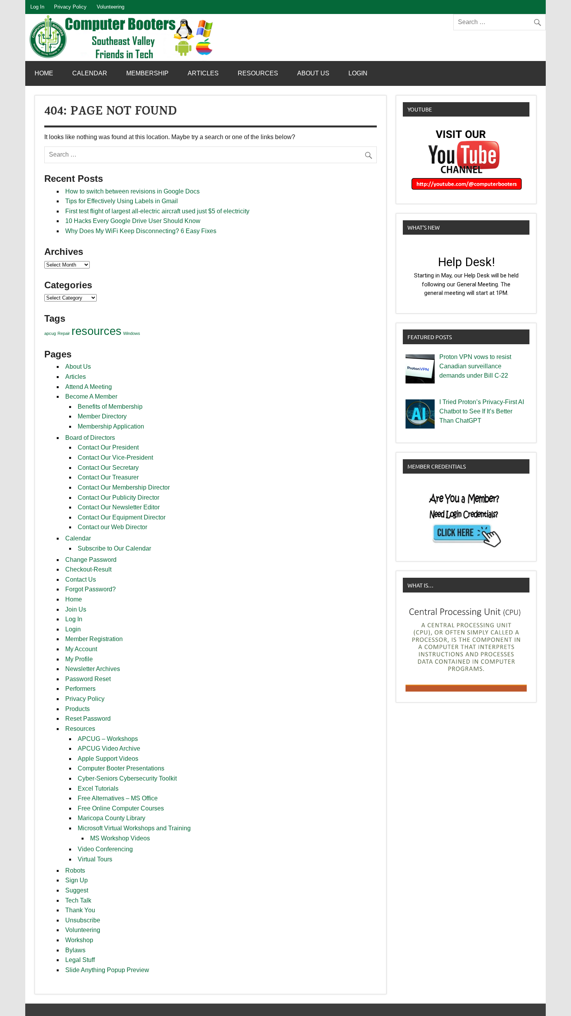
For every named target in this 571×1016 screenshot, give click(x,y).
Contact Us (80, 579)
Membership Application (111, 426)
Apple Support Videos (108, 758)
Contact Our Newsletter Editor (119, 507)
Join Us (75, 609)
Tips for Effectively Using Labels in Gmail (121, 201)
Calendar (89, 73)
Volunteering (110, 7)
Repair (63, 333)
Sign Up (76, 880)
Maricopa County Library (111, 818)
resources (96, 330)
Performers (80, 688)
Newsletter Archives (92, 669)
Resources (258, 73)
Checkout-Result (88, 569)
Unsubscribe (82, 920)
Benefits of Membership (110, 406)
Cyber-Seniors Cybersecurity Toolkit (127, 778)
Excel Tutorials (98, 788)
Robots (75, 870)
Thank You (80, 910)
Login (357, 73)
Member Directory (102, 416)
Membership (147, 73)
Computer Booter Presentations (121, 768)
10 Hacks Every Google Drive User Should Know (132, 221)
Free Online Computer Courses (121, 808)
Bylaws (75, 950)
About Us (313, 73)
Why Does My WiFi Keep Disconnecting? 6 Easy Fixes (140, 231)
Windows (131, 333)
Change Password (91, 559)
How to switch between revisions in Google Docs (132, 191)
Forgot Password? (90, 589)
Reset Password (88, 718)
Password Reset (88, 679)
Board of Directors (90, 437)
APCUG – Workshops (108, 738)
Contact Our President (108, 447)
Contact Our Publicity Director (118, 497)
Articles (203, 73)
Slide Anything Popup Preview (107, 970)
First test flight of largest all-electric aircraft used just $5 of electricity (157, 211)
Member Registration (94, 639)
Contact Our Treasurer (108, 477)
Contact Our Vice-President (115, 457)
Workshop (79, 940)
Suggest (76, 890)
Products (77, 709)
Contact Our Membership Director (124, 487)
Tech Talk (78, 900)
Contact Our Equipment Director (121, 517)
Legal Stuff (80, 960)
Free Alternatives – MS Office (118, 798)
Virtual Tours (95, 859)
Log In (37, 7)
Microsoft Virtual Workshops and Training (134, 828)
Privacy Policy (70, 7)
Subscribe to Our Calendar (114, 548)
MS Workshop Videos (120, 838)
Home (44, 73)
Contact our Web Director (112, 527)
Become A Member (91, 396)
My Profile (79, 659)
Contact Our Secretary (108, 467)
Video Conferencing (105, 849)
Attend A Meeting (88, 386)
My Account (81, 649)
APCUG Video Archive (109, 748)
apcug (50, 333)
